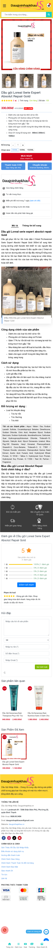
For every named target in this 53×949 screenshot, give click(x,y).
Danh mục (18, 947)
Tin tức (4, 875)
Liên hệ (4, 878)
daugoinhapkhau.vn (16, 824)
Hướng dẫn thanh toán (10, 855)
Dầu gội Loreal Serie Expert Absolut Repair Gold (13, 763)
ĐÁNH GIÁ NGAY (26, 585)
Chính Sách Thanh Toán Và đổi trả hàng (17, 863)
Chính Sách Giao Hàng (10, 859)
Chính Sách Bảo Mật (9, 867)
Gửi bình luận (42, 667)
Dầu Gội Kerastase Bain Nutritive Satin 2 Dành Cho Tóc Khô (38, 714)
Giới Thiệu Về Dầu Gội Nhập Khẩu (15, 848)
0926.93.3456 (15, 816)
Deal (25, 947)
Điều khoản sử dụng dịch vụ (12, 851)
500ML (22, 150)
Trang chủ (9, 947)
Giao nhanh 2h (7, 871)
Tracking (32, 947)
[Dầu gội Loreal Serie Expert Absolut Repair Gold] (26, 44)
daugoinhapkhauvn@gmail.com (20, 820)
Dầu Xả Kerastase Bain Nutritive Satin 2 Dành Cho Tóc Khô (13, 714)
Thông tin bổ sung (31, 225)
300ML (15, 150)
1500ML (30, 150)
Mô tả (15, 225)
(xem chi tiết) (35, 201)
